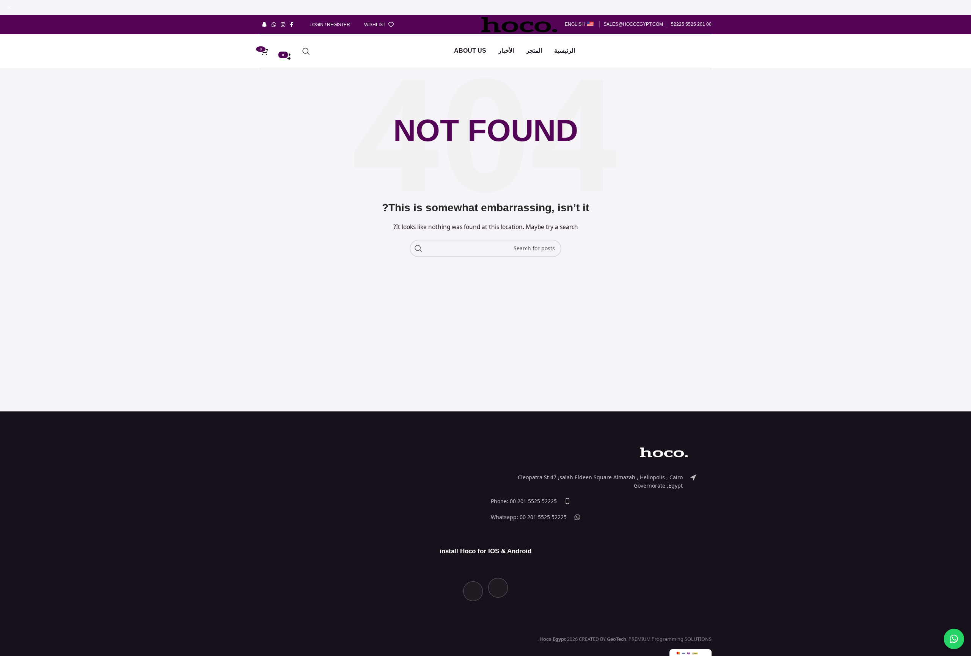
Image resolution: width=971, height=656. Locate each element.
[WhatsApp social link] (273, 25)
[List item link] (593, 481)
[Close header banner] (9, 7)
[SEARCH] (418, 248)
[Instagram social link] (283, 25)
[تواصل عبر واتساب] (954, 639)
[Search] (306, 51)
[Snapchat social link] (264, 25)
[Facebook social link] (291, 25)
